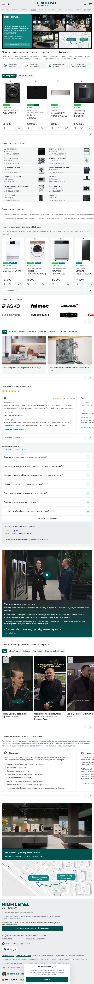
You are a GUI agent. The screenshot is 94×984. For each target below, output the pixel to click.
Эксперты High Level (54, 651)
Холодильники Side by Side (39, 214)
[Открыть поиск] (85, 3)
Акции (52, 332)
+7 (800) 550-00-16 (24, 534)
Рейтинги (31, 332)
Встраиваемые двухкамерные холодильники (19, 218)
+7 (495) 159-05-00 (12, 935)
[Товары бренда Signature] (51, 9)
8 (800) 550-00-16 (36, 935)
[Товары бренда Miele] (33, 9)
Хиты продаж (9, 76)
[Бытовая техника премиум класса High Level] (47, 3)
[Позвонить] (8, 3)
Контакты (36, 956)
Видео (21, 332)
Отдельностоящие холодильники (15, 214)
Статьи (12, 332)
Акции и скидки (25, 76)
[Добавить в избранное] (10, 127)
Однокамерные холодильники (63, 214)
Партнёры (37, 651)
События (62, 332)
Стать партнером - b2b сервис (34, 928)
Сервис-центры (61, 956)
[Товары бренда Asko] (6, 9)
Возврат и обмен (20, 959)
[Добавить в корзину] (19, 128)
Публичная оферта (79, 959)
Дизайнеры (14, 651)
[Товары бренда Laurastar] (78, 9)
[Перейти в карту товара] (13, 93)
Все (4, 332)
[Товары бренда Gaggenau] (42, 9)
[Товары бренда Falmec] (24, 9)
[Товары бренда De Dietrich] (15, 9)
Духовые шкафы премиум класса (50, 218)
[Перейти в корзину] (90, 3)
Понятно (47, 980)
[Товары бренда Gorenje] (87, 9)
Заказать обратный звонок (35, 938)
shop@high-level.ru (21, 944)
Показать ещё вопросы (47, 518)
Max (17, 531)
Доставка (13, 753)
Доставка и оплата (76, 956)
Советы (42, 332)
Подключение (47, 956)
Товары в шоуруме (23, 956)
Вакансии (32, 959)
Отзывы (53, 959)
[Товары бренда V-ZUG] (60, 9)
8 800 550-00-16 (15, 918)
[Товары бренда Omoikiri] (69, 9)
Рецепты (73, 332)
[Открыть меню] (3, 3)
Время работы (7, 938)
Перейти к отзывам (12, 438)
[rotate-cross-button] (88, 457)
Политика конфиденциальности (14, 963)
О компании (6, 959)
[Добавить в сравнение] (4, 127)
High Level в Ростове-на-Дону (13, 967)
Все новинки (9, 290)
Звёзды (26, 651)
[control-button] (90, 134)
